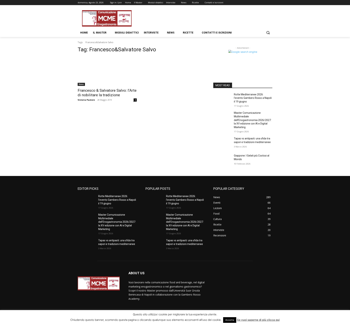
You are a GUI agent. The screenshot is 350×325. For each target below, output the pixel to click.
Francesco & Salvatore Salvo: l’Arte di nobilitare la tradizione (107, 92)
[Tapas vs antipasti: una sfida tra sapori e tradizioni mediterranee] (222, 143)
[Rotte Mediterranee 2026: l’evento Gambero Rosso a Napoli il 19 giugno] (222, 99)
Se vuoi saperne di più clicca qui (258, 320)
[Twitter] (260, 3)
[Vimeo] (265, 3)
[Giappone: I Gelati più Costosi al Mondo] (222, 160)
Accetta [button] (229, 319)
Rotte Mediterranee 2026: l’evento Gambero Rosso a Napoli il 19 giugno (253, 98)
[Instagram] (255, 3)
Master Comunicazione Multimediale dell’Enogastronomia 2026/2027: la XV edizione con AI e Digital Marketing (252, 119)
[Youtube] (270, 3)
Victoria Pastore (86, 99)
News (81, 84)
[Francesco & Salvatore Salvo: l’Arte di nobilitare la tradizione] (107, 71)
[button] (268, 32)
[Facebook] (250, 3)
